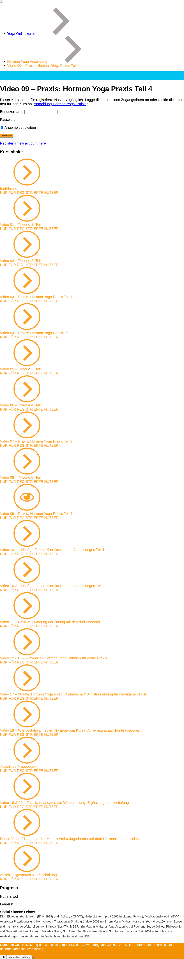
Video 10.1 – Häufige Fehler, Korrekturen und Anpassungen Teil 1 (52, 550)
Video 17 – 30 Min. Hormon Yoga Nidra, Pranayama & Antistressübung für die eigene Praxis (73, 694)
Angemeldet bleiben (20, 127)
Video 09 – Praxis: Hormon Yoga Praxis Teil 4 (36, 514)
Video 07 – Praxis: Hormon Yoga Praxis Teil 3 (36, 441)
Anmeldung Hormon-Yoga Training (61, 104)
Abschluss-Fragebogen (18, 766)
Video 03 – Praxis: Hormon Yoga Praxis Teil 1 (36, 297)
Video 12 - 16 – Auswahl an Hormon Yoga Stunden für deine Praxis (53, 658)
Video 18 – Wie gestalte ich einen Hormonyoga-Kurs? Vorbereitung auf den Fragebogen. (70, 730)
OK (3, 957)
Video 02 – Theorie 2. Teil (20, 261)
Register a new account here (23, 143)
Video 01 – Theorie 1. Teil (20, 224)
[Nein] (33, 957)
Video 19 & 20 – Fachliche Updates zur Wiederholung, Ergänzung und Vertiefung (64, 803)
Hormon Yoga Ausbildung (27, 61)
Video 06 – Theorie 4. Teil (20, 405)
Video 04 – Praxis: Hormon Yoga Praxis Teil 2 (36, 333)
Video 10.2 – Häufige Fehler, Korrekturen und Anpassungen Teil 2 (52, 586)
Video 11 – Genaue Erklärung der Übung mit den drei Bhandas (50, 622)
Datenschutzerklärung (19, 957)
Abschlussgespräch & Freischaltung (28, 875)
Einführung (8, 188)
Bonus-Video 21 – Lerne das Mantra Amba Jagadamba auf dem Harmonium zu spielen (69, 839)
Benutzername (11, 112)
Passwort (7, 120)
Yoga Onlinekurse (21, 34)
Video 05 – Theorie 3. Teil (20, 369)
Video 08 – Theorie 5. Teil (20, 477)
